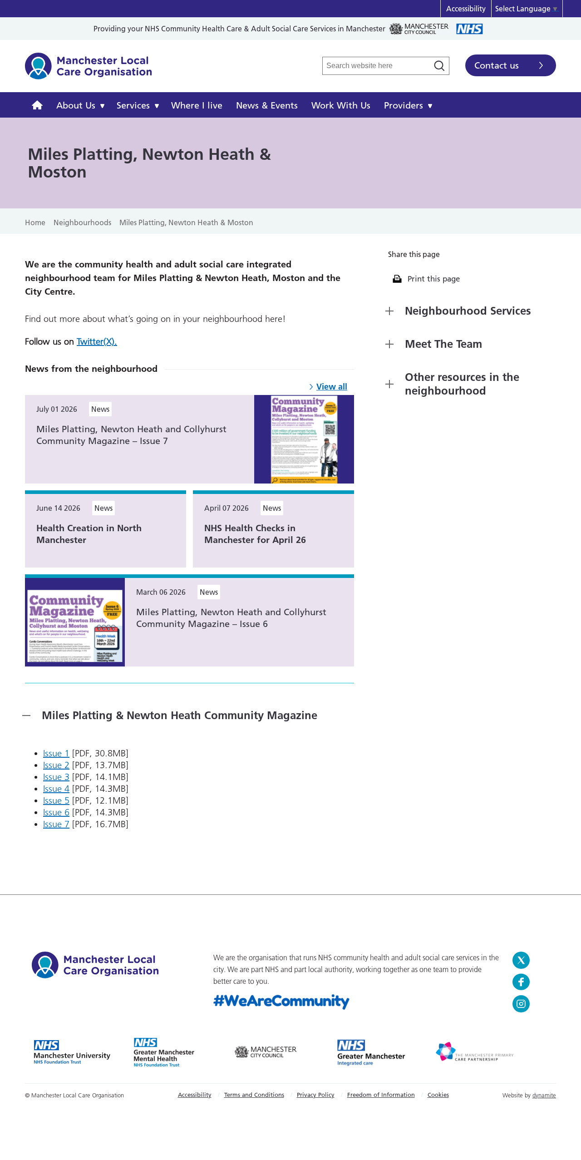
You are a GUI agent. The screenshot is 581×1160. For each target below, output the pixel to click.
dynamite (544, 1095)
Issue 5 (56, 800)
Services (133, 105)
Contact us (496, 65)
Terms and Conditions (254, 1094)
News (100, 409)
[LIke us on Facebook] (530, 982)
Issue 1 (56, 753)
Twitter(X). (97, 341)
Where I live (196, 105)
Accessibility (466, 8)
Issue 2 (56, 765)
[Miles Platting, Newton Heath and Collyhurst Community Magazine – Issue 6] (75, 621)
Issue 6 (56, 812)
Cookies (438, 1094)
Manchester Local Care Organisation (88, 71)
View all (331, 386)
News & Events (267, 105)
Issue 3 (56, 776)
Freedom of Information (381, 1094)
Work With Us (340, 105)
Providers (403, 105)
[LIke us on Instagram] (530, 1003)
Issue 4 (56, 788)
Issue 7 (56, 824)
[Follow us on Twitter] (530, 960)
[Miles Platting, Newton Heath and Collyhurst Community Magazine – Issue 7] (304, 438)
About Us (75, 105)
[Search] (439, 66)
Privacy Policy (316, 1094)
